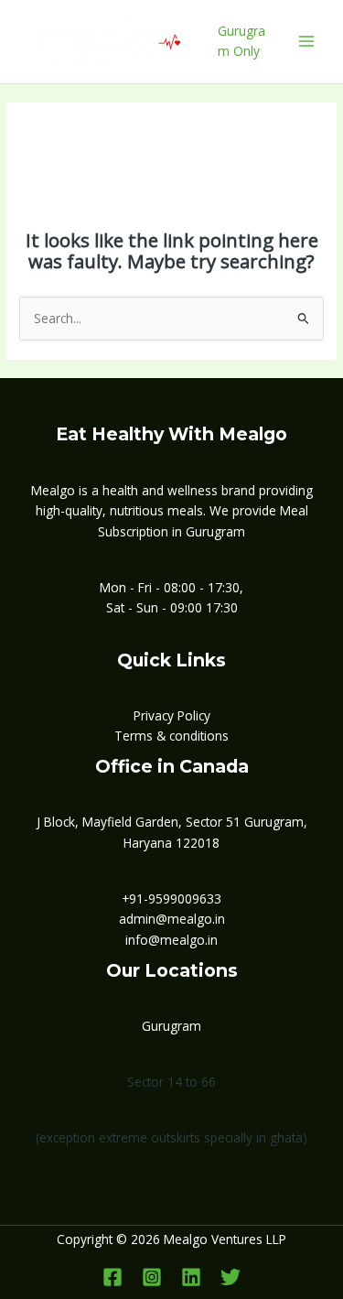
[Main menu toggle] (307, 41)
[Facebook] (112, 1277)
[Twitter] (230, 1277)
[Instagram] (152, 1277)
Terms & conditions (171, 735)
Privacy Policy (172, 715)
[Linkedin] (191, 1277)
